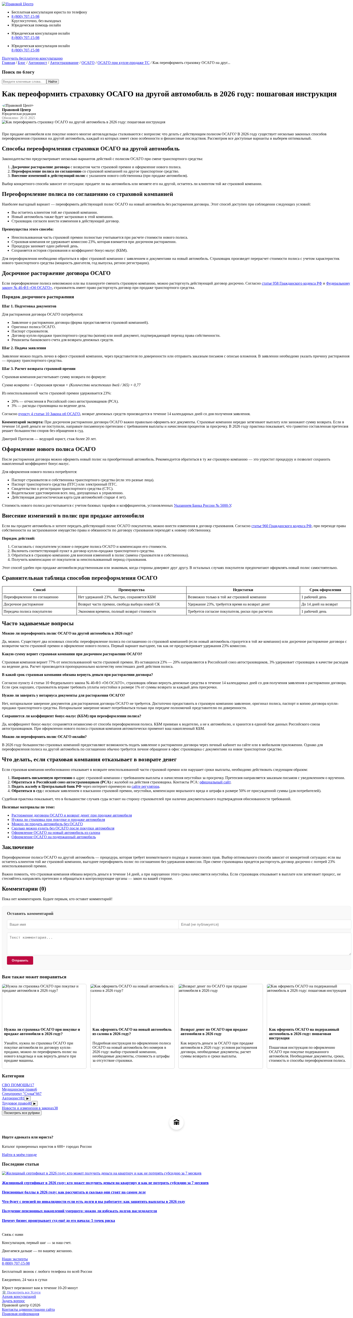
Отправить (20, 960)
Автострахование (64, 63)
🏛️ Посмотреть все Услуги (21, 1292)
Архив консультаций (19, 1296)
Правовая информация (20, 1314)
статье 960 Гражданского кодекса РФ (281, 526)
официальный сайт (215, 782)
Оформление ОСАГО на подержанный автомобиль (54, 837)
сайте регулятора (145, 786)
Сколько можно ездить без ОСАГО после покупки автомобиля (63, 828)
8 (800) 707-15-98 (25, 16)
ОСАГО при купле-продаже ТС (123, 63)
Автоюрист (37, 63)
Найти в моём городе (19, 1155)
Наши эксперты (15, 1259)
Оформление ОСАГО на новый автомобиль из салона (56, 833)
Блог (21, 63)
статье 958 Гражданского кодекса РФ (292, 283)
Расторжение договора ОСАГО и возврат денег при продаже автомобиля (72, 815)
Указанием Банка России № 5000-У (202, 505)
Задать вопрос (13, 1301)
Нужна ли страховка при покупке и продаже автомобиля (58, 820)
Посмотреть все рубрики (22, 1113)
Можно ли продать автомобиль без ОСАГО (47, 824)
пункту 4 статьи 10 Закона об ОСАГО (49, 414)
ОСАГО (88, 63)
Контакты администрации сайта (28, 1309)
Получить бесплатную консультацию (32, 58)
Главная (8, 63)
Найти (52, 81)
